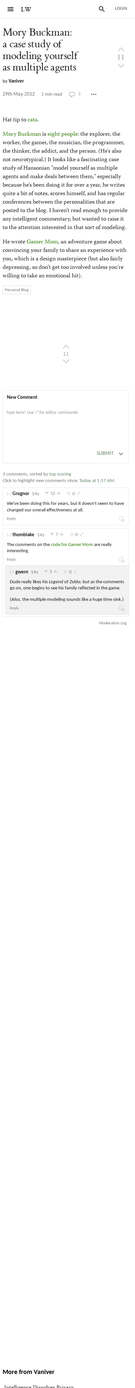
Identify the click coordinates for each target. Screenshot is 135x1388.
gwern (21, 572)
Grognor (20, 493)
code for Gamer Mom (72, 544)
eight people (63, 134)
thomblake (23, 535)
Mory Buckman (22, 134)
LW (26, 10)
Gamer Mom (42, 242)
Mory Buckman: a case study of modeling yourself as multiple (40, 50)
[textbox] (65, 419)
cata (32, 120)
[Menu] (10, 9)
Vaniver (16, 81)
